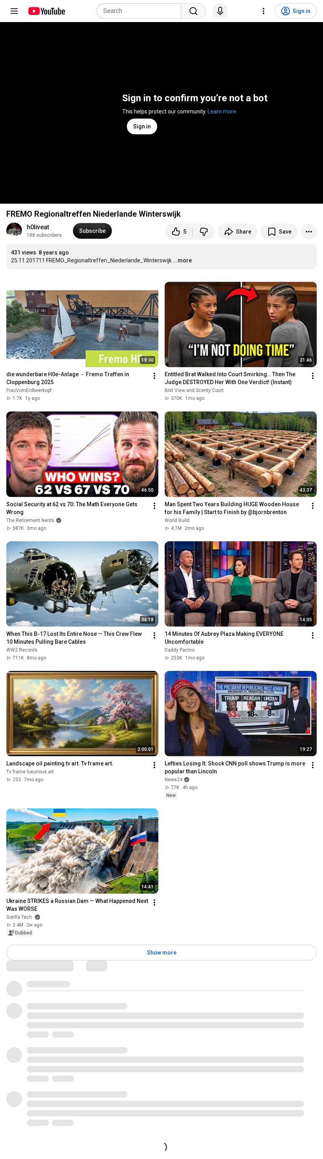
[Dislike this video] (204, 232)
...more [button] (182, 260)
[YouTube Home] (46, 11)
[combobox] (141, 11)
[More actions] (309, 232)
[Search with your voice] (220, 11)
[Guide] (14, 11)
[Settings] (263, 11)
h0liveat (38, 227)
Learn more (222, 111)
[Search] (193, 11)
